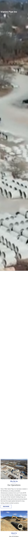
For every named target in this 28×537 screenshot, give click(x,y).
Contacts (3, 3)
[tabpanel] (14, 228)
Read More (6, 506)
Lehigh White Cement (16, 1)
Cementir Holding (5, 1)
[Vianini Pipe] (8, 10)
